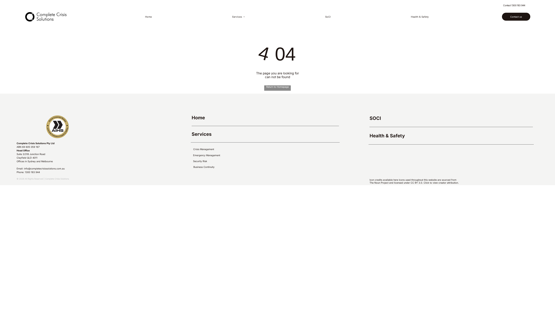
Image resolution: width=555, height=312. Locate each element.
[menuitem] (149, 17)
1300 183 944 (518, 5)
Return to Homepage (277, 86)
